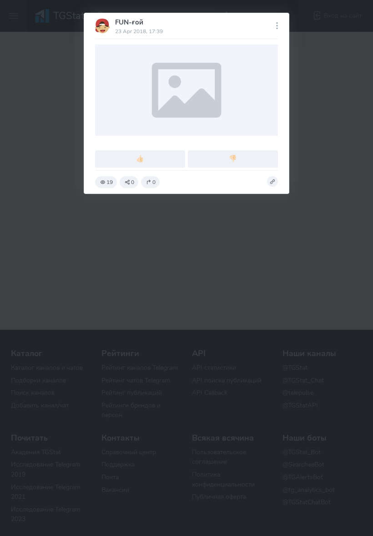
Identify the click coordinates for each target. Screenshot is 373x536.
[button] (272, 181)
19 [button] (109, 182)
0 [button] (132, 182)
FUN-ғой (129, 22)
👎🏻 (233, 158)
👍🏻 (140, 158)
